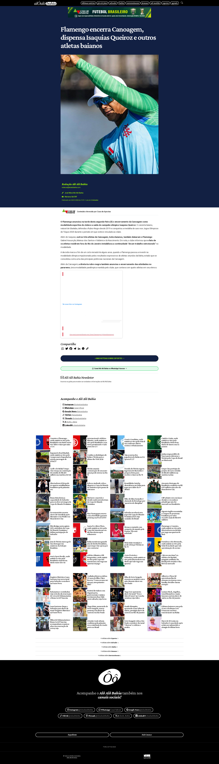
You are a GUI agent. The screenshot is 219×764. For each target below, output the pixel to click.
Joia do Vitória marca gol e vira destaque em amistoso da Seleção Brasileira (60, 545)
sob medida (155, 3)
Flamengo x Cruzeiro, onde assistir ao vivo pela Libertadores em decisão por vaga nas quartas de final (171, 530)
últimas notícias (88, 3)
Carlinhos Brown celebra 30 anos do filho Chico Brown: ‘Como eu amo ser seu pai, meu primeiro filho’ (97, 580)
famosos (145, 3)
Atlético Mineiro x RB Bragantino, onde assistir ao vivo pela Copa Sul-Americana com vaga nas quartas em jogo (97, 559)
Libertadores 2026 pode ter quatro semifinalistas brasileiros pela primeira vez (60, 486)
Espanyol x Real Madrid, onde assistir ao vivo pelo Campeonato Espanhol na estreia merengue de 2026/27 (60, 457)
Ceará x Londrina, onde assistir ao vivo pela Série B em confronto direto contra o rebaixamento (134, 442)
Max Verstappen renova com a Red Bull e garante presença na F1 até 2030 (97, 515)
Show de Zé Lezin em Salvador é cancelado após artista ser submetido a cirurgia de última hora (172, 624)
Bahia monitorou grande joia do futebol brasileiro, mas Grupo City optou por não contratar (97, 545)
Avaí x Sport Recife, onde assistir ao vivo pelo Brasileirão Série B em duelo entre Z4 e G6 (60, 559)
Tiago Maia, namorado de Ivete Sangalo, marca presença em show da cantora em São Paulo (97, 609)
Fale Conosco (147, 735)
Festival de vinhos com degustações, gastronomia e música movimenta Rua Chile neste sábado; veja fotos (96, 594)
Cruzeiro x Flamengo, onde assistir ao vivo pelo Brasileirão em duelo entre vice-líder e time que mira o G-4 (60, 442)
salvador (113, 3)
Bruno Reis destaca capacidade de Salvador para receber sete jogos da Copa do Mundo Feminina (60, 501)
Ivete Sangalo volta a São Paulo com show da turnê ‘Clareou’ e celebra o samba (134, 624)
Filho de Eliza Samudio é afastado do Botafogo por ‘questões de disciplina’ (134, 501)
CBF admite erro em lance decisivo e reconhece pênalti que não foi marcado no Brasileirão (171, 501)
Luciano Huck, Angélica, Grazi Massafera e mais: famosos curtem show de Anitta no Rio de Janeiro (171, 595)
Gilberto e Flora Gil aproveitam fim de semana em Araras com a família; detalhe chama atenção (171, 580)
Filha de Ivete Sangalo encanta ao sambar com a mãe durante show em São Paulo (134, 580)
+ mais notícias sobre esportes (109, 358)
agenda (175, 3)
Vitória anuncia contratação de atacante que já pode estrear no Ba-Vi (97, 471)
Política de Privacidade (109, 747)
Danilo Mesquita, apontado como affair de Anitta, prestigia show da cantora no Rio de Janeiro (134, 609)
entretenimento (133, 3)
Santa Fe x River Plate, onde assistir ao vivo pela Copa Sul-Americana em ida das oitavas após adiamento (97, 530)
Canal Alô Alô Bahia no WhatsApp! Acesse (109, 369)
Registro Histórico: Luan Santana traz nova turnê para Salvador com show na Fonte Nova (60, 580)
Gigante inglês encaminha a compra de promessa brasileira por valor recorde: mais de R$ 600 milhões (171, 515)
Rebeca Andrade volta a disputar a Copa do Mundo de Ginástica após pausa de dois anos (97, 486)
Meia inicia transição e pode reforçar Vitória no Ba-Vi (134, 545)
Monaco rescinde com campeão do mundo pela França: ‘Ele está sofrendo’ (134, 530)
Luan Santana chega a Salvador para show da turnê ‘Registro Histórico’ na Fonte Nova (60, 609)
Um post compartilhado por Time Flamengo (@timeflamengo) (92, 334)
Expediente (72, 735)
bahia (121, 3)
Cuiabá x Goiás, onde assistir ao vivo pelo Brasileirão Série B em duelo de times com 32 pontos (170, 442)
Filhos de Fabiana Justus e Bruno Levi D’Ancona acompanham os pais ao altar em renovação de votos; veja (60, 624)
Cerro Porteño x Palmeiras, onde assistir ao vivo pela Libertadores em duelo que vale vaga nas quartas (134, 559)
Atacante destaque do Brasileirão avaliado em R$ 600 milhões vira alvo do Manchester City (171, 486)
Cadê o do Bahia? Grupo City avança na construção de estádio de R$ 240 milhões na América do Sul (60, 471)
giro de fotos (102, 3)
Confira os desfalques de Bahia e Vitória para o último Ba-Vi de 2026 (97, 457)
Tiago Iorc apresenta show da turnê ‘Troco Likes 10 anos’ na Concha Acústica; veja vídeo (134, 595)
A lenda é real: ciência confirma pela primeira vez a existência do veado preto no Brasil (97, 624)
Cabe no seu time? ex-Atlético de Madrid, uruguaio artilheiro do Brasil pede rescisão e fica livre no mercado (171, 559)
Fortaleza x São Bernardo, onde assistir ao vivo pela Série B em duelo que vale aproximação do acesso (171, 545)
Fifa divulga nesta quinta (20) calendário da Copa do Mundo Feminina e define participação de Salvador (59, 530)
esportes (166, 3)
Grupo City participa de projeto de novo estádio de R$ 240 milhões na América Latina (170, 471)
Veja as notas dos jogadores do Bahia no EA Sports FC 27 (134, 457)
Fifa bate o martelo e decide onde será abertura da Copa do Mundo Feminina (97, 501)
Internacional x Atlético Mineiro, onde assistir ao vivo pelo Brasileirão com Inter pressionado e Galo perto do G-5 (97, 442)
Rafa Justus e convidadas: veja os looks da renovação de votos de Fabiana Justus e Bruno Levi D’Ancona (60, 595)
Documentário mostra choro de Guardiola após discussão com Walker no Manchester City (60, 515)
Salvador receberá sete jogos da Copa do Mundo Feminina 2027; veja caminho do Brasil (134, 515)
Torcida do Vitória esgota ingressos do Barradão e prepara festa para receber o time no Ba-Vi (134, 471)
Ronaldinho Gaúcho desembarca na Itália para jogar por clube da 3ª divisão (134, 486)
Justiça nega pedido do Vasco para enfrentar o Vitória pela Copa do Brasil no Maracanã (171, 457)
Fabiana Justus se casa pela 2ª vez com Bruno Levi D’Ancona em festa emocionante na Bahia (171, 609)
